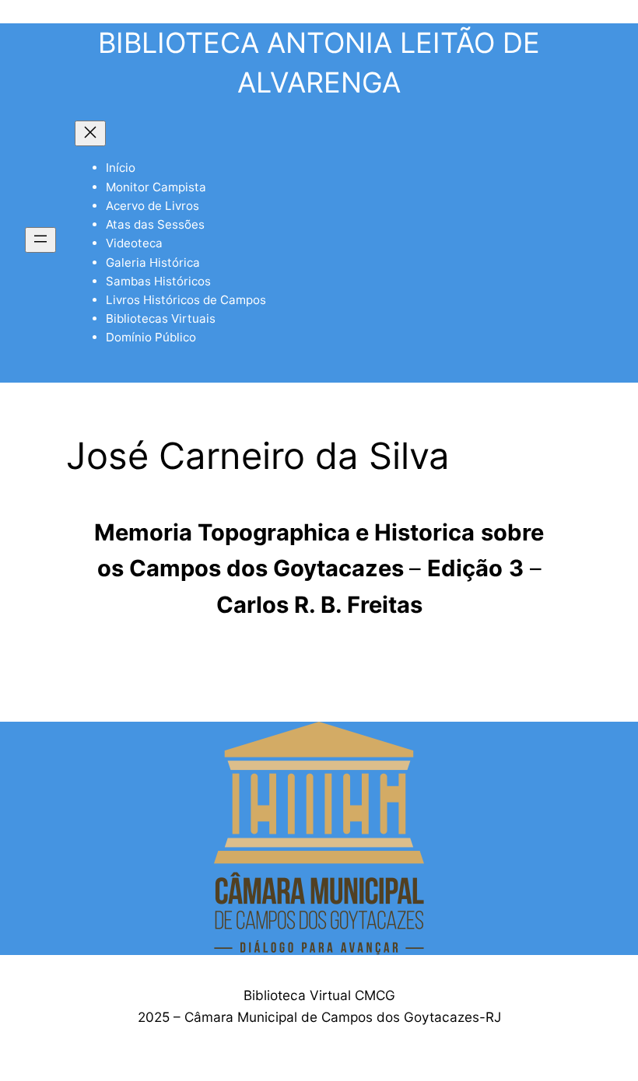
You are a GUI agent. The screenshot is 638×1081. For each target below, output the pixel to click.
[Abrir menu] (40, 240)
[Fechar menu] (90, 133)
